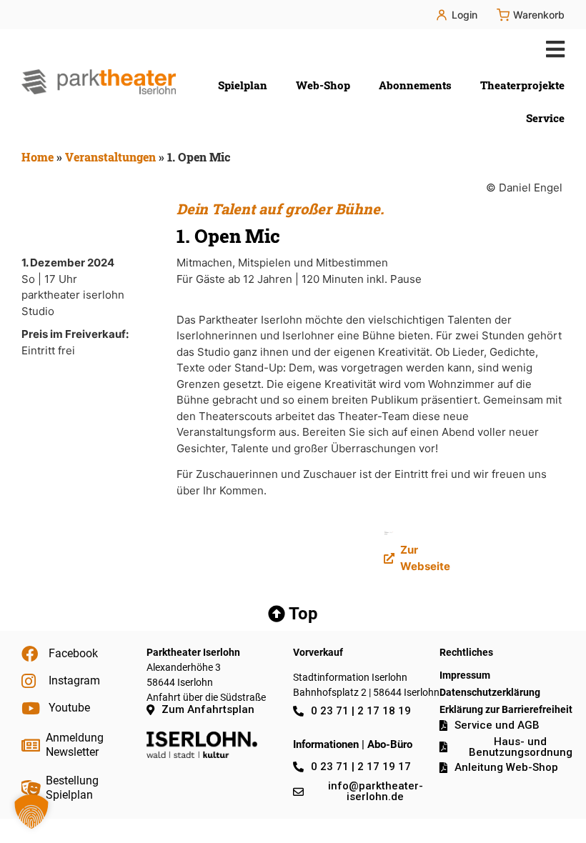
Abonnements (415, 85)
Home (37, 156)
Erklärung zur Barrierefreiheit (506, 709)
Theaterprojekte (522, 85)
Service (545, 118)
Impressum (465, 675)
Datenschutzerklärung (490, 692)
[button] (552, 48)
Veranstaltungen (110, 156)
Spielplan (242, 85)
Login (464, 15)
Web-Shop (323, 85)
